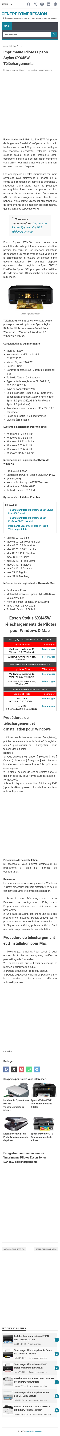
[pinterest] (21, 1069)
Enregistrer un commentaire (40, 70)
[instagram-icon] (42, 4)
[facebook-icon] (28, 4)
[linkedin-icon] (48, 4)
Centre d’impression (24, 14)
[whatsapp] (29, 1069)
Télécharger (48, 649)
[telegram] (37, 1069)
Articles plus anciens (46, 1249)
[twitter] (14, 1069)
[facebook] (6, 1069)
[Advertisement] (30, 1292)
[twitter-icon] (35, 4)
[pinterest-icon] (55, 4)
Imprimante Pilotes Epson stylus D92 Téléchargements (29, 227)
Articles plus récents (14, 1249)
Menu (6, 26)
